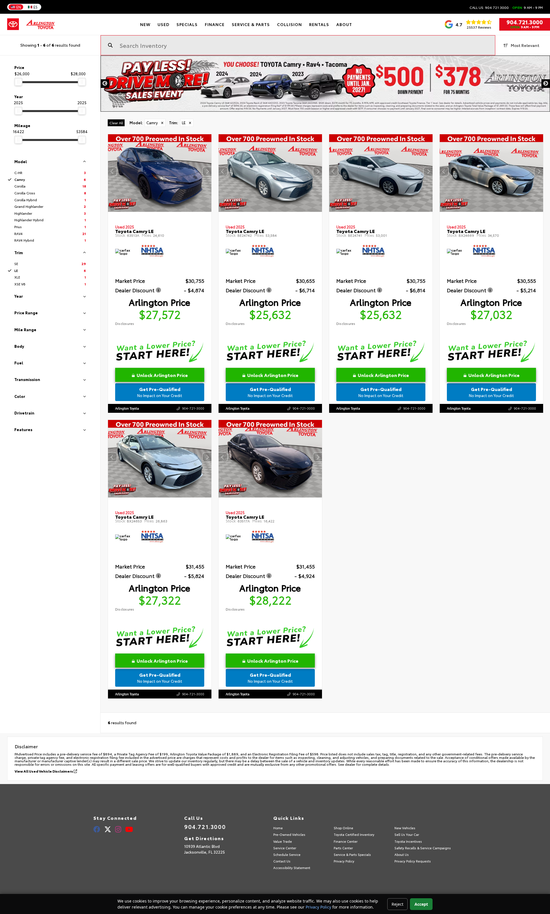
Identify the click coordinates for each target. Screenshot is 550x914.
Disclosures (124, 323)
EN (18, 6)
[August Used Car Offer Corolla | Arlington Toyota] (325, 84)
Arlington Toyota (127, 408)
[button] (207, 171)
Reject (397, 904)
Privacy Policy (318, 907)
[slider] (18, 82)
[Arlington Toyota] (40, 24)
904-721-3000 (193, 408)
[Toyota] (13, 24)
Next (545, 83)
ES (36, 6)
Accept (421, 904)
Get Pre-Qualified (159, 392)
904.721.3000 (524, 21)
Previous (105, 83)
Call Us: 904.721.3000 (489, 7)
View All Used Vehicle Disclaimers (44, 771)
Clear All (116, 122)
